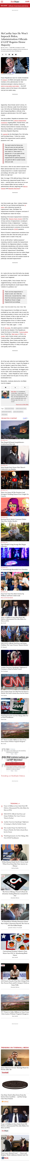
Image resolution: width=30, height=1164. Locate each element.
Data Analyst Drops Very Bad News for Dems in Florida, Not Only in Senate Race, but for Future (14, 692)
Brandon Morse (15, 898)
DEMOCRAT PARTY (6, 411)
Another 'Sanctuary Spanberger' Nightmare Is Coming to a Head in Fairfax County (14, 668)
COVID (16, 229)
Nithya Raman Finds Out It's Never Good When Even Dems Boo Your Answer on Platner (15, 864)
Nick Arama (4, 695)
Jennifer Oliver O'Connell (15, 927)
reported (5, 134)
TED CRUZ (4, 414)
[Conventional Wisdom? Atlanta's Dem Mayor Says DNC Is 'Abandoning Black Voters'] (15, 941)
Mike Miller (5, 47)
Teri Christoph (4, 671)
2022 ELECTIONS (9, 408)
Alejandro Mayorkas (14, 188)
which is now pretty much (10, 86)
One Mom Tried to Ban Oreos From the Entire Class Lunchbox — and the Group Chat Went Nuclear (14, 1097)
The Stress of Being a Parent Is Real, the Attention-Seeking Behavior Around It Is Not (15, 894)
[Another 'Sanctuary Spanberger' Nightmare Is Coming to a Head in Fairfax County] (15, 658)
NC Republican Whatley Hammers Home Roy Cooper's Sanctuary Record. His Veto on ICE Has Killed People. (15, 923)
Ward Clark (3, 719)
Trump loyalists (23, 332)
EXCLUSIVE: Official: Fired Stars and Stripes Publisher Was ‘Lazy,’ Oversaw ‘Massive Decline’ (14, 644)
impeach (4, 80)
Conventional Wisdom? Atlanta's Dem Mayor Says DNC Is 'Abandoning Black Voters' (15, 953)
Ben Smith (3, 623)
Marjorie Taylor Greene (15, 219)
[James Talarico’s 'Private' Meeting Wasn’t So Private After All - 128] (15, 1057)
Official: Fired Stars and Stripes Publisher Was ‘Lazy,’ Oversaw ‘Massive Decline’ (19, 6)
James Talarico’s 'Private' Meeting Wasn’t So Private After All (15, 1069)
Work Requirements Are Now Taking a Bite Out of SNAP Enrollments (14, 716)
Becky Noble (15, 868)
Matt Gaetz (15, 334)
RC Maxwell (4, 647)
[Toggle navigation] (2, 1)
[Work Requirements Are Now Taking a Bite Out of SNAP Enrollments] (15, 706)
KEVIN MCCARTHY (18, 411)
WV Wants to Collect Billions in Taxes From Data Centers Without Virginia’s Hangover (13, 740)
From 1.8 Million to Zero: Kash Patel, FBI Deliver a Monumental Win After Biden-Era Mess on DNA (13, 619)
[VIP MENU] (27, 1)
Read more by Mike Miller (22, 404)
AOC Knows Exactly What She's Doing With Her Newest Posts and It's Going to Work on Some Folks (15, 983)
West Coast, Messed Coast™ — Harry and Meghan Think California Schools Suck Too (14, 1154)
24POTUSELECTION (21, 408)
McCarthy (7, 328)
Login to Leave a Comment (15, 764)
